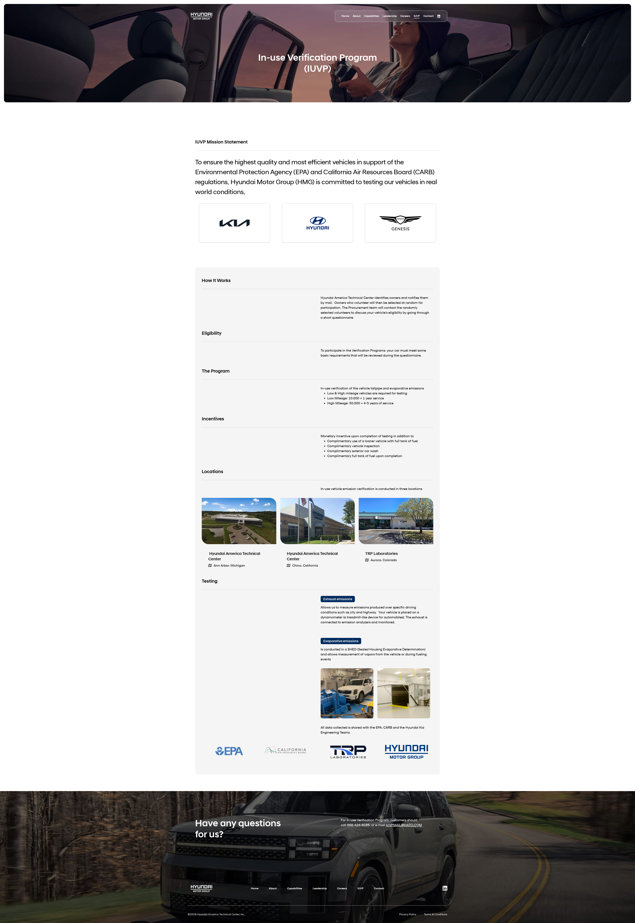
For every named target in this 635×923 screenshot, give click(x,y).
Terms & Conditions (435, 914)
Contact (428, 16)
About (356, 16)
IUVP (417, 16)
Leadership (390, 16)
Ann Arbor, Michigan (229, 565)
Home (345, 16)
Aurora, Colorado (384, 560)
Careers (405, 16)
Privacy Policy (407, 914)
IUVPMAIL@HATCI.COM (404, 825)
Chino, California (305, 565)
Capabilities (371, 16)
